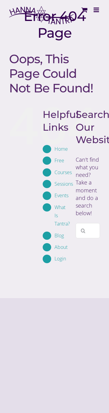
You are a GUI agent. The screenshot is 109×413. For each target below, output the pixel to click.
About (61, 247)
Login (60, 258)
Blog (59, 235)
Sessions (63, 184)
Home (61, 149)
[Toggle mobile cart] (84, 10)
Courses (63, 172)
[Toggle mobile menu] (97, 10)
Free (59, 160)
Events (61, 195)
